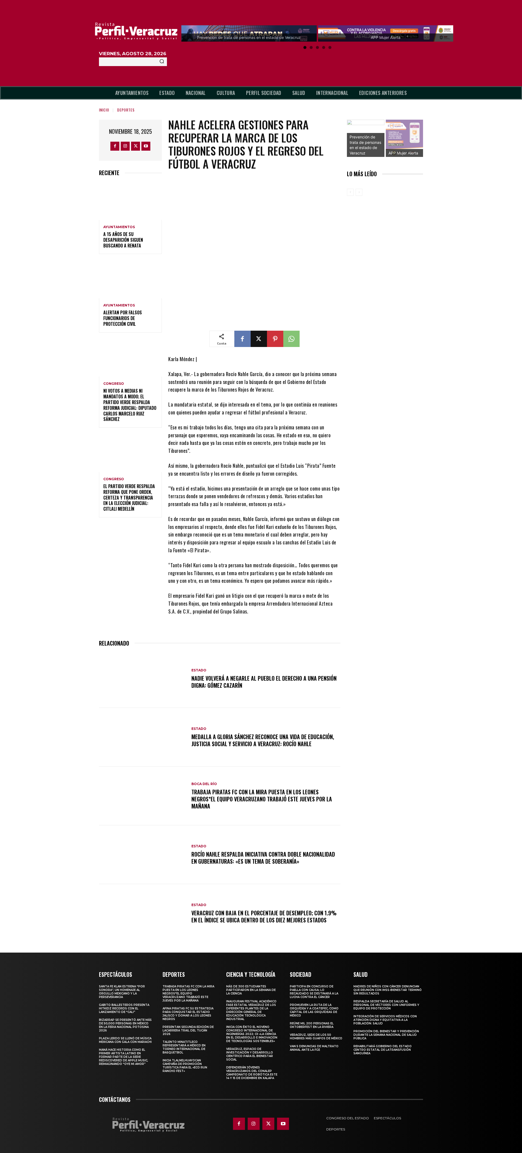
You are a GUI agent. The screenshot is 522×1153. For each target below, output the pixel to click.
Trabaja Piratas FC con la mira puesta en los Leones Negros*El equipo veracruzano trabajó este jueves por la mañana (261, 799)
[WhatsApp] (291, 339)
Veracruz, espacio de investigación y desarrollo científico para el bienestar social (249, 1054)
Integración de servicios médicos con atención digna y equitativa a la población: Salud (385, 1020)
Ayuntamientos (119, 227)
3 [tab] (317, 47)
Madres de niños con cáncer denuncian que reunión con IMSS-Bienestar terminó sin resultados (387, 990)
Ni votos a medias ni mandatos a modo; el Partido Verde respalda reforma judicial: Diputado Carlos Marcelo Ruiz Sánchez (129, 405)
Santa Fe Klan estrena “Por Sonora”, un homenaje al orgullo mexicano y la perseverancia (122, 992)
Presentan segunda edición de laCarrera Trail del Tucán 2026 (188, 1030)
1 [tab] (304, 47)
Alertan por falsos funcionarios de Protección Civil (122, 318)
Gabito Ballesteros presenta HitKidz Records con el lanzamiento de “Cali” (124, 1008)
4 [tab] (323, 47)
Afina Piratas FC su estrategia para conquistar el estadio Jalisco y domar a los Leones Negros (188, 1014)
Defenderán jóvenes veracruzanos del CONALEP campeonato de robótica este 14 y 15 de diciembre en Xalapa (251, 1073)
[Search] (162, 61)
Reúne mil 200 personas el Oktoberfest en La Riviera (312, 1025)
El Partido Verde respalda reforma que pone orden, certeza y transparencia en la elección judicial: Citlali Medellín (129, 497)
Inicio (104, 110)
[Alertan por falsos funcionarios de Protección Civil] (130, 279)
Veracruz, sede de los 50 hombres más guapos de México (316, 1036)
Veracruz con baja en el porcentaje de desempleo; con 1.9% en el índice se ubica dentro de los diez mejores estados (264, 916)
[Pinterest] (275, 339)
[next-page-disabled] (359, 192)
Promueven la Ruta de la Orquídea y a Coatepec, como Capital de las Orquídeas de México (314, 1010)
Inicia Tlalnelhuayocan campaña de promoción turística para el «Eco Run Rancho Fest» (185, 1066)
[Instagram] (125, 146)
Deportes (126, 110)
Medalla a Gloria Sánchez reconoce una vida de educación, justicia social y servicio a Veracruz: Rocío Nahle (262, 740)
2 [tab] (311, 47)
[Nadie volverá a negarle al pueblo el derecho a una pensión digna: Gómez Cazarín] (142, 679)
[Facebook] (114, 146)
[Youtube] (145, 146)
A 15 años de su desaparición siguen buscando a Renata (123, 240)
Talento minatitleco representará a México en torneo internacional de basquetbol (184, 1047)
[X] (135, 146)
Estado (198, 670)
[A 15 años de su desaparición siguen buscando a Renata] (130, 201)
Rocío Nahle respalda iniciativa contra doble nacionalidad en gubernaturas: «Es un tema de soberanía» (263, 857)
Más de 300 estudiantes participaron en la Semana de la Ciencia (251, 990)
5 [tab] (329, 47)
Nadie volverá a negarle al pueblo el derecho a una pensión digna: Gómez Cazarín (264, 681)
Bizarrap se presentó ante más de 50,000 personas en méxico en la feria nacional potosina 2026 (125, 1025)
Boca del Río (204, 784)
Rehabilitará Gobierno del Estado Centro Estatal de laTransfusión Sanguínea (382, 1049)
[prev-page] (350, 192)
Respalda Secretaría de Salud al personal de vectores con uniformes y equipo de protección (386, 1005)
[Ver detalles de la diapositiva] (404, 138)
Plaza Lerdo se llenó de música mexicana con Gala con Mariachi (125, 1040)
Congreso (113, 383)
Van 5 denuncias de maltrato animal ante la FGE (314, 1048)
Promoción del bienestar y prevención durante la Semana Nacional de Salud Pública (386, 1035)
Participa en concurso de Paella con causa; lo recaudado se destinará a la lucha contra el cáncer (314, 992)
